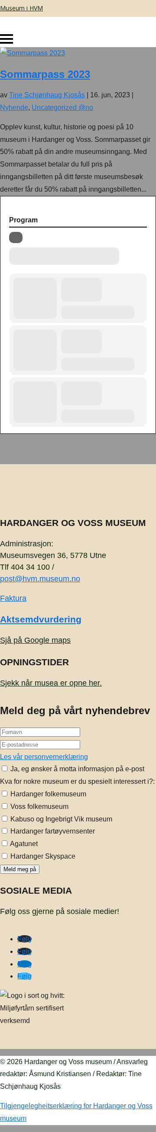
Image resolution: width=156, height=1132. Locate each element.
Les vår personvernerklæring (44, 756)
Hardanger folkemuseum (47, 794)
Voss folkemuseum (38, 806)
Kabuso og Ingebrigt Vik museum (60, 819)
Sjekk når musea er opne (51, 683)
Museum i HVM (21, 8)
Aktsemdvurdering (40, 619)
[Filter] (16, 237)
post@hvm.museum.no (40, 578)
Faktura (13, 598)
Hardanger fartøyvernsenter (52, 831)
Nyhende (14, 107)
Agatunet (23, 843)
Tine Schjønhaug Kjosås (47, 95)
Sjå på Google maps (35, 640)
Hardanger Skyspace (42, 856)
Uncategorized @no (62, 107)
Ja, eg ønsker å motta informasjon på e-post (76, 769)
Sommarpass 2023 (45, 74)
